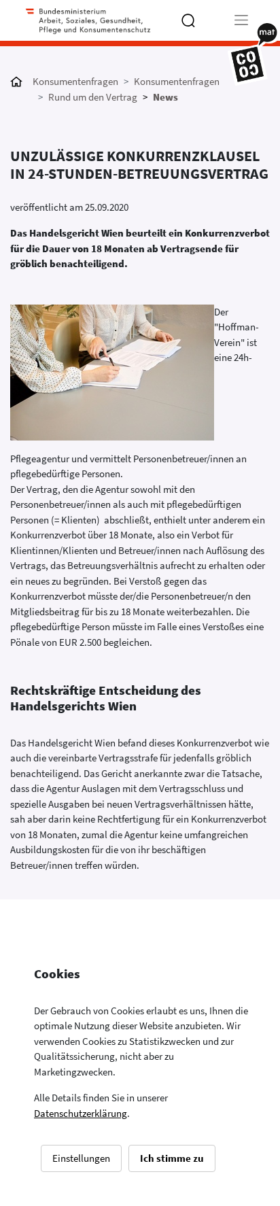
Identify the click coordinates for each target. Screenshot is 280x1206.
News (165, 96)
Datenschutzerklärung (80, 1113)
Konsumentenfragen (75, 81)
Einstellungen (81, 1158)
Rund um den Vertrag (92, 96)
